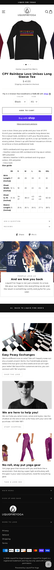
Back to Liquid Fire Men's (29, 308)
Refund (5, 535)
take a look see (13, 482)
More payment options (27, 124)
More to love (9, 522)
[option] (27, 2)
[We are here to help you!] (27, 395)
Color (20, 96)
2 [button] (26, 64)
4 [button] (30, 65)
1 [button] (24, 65)
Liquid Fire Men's (29, 69)
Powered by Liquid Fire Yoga (27, 568)
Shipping (18, 84)
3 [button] (28, 65)
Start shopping (12, 427)
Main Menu (8, 490)
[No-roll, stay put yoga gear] (27, 447)
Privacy (5, 531)
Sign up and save (11, 498)
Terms (5, 543)
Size (34, 96)
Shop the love (12, 374)
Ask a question (12, 221)
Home (18, 69)
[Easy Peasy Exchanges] (27, 337)
